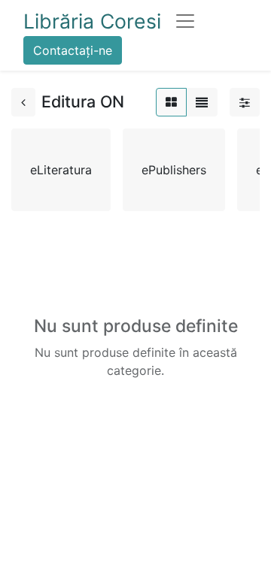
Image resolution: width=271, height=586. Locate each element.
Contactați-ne (72, 50)
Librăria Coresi (92, 21)
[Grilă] (171, 102)
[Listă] (202, 102)
